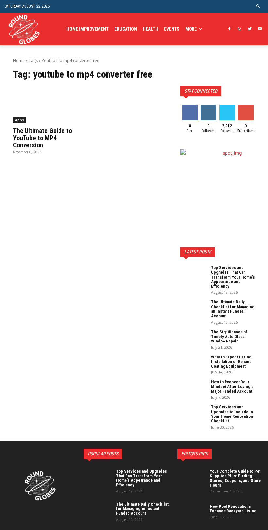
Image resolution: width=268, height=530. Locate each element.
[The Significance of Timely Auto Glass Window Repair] (193, 339)
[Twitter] (249, 29)
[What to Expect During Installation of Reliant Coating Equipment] (193, 364)
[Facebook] (229, 29)
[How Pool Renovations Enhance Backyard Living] (192, 511)
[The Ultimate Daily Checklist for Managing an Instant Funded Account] (193, 309)
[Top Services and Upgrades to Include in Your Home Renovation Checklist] (193, 414)
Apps (19, 120)
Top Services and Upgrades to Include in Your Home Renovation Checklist (232, 413)
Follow (208, 107)
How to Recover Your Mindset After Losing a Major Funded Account (232, 386)
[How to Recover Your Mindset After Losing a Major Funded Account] (193, 389)
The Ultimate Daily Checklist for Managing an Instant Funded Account (232, 308)
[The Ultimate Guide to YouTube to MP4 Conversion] (50, 104)
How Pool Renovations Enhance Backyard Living (233, 508)
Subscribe (246, 107)
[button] (258, 6)
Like (189, 107)
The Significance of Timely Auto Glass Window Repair (229, 336)
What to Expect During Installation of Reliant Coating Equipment (231, 362)
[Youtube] (259, 29)
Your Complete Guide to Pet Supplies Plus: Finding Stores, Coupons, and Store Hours (235, 478)
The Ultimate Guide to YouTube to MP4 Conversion (42, 138)
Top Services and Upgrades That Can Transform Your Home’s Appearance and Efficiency (233, 277)
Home (19, 60)
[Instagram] (239, 29)
